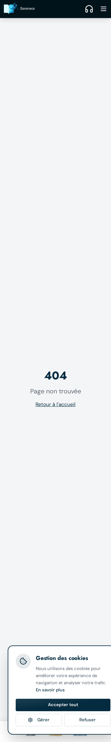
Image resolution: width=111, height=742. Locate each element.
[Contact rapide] (89, 9)
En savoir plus (50, 690)
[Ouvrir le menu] (104, 9)
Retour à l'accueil (55, 404)
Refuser (87, 720)
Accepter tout (63, 705)
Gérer (43, 720)
